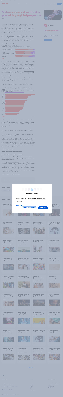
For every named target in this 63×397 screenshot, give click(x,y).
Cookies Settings (19, 205)
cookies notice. (19, 201)
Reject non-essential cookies (29, 207)
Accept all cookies (43, 207)
